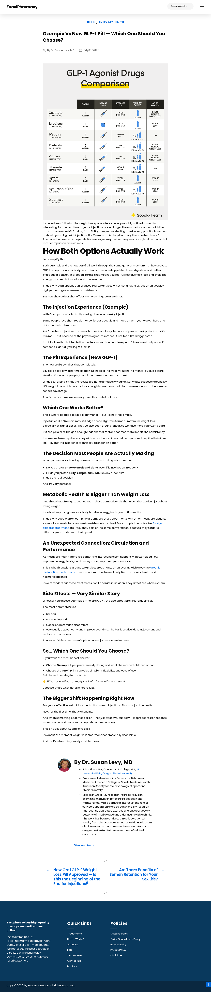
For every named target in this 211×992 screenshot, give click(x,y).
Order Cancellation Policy (125, 939)
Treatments (179, 6)
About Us (72, 944)
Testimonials (74, 955)
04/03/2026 (91, 50)
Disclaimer (116, 955)
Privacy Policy (118, 950)
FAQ (69, 950)
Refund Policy (118, 944)
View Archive (84, 845)
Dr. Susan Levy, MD (62, 50)
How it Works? (75, 939)
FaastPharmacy (22, 7)
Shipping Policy (119, 933)
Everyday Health (111, 22)
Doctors (72, 966)
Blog (91, 22)
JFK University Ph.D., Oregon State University (111, 771)
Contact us (74, 961)
